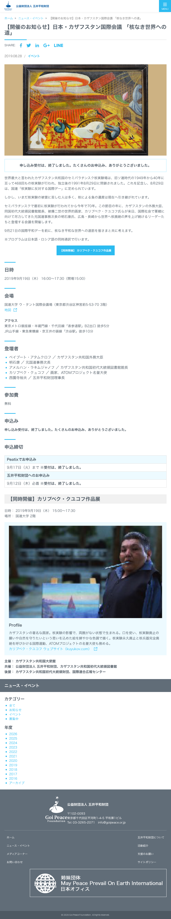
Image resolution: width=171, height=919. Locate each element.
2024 (13, 743)
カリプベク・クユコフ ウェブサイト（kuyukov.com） (50, 649)
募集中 (13, 718)
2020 (13, 760)
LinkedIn (37, 45)
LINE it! (58, 45)
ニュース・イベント (22, 686)
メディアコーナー (17, 853)
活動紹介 (143, 845)
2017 (13, 774)
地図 (7, 310)
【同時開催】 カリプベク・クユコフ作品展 (85, 250)
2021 (13, 756)
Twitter (28, 45)
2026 (13, 734)
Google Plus (46, 45)
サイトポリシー (147, 862)
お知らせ (15, 710)
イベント (34, 56)
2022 (13, 751)
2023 (13, 747)
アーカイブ (16, 783)
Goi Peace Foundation (80, 915)
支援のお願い (146, 853)
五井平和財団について (151, 837)
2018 (13, 769)
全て (12, 705)
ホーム (10, 837)
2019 (13, 765)
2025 (13, 738)
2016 (13, 778)
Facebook (21, 45)
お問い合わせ (15, 862)
